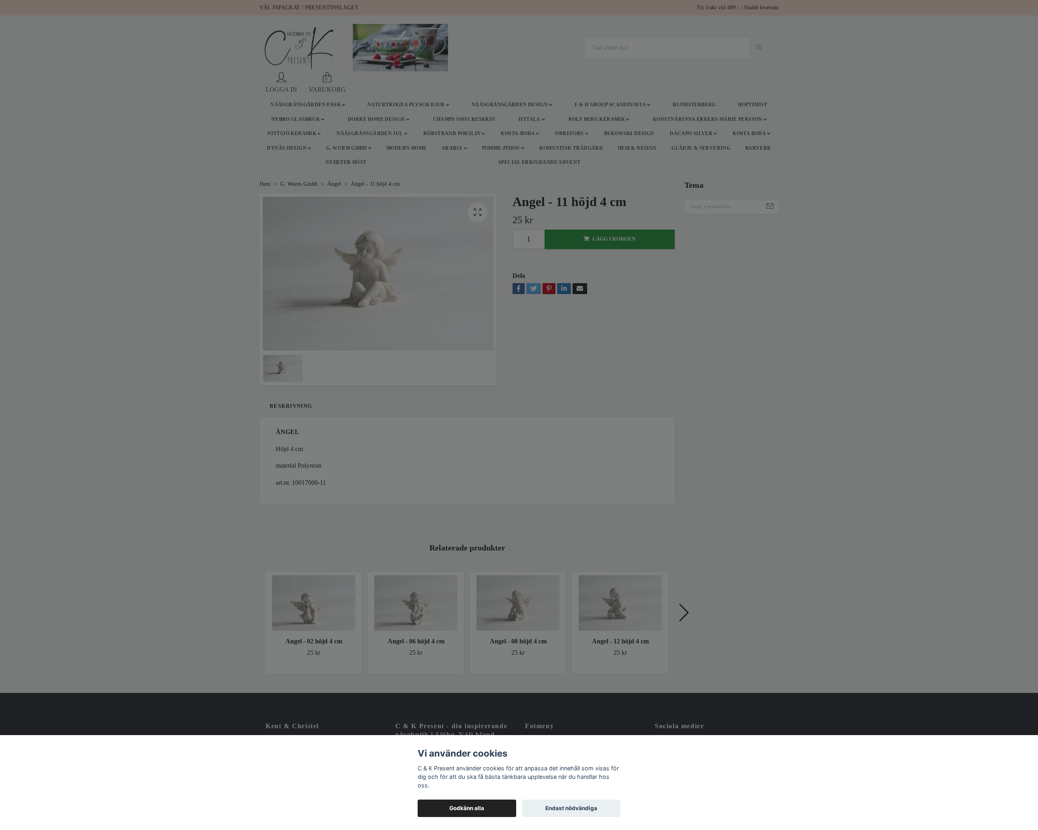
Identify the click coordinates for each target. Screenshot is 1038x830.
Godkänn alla (466, 808)
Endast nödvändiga (571, 808)
